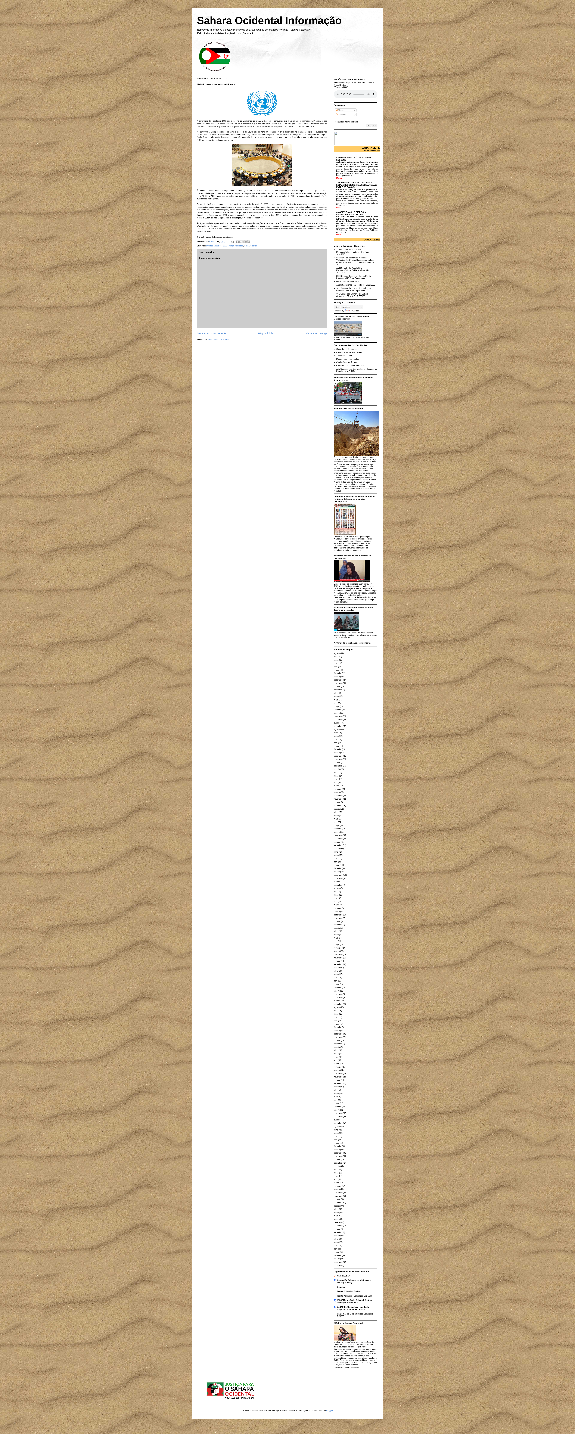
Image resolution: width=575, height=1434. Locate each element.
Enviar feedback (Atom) (218, 339)
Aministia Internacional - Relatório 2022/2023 (355, 285)
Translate (355, 311)
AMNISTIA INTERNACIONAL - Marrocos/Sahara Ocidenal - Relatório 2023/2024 (352, 270)
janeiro (337, 676)
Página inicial (266, 333)
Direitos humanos (213, 246)
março (336, 670)
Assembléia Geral (344, 356)
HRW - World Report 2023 (347, 281)
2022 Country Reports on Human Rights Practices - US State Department (353, 289)
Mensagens (343, 110)
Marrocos (239, 246)
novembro (338, 683)
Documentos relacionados (347, 359)
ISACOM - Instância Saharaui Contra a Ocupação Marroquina (354, 1301)
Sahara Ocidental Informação (269, 20)
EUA (225, 246)
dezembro (338, 680)
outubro (337, 686)
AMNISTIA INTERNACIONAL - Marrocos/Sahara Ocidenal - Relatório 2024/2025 (352, 252)
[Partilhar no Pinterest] (248, 241)
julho (336, 657)
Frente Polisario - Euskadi (349, 1291)
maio (336, 663)
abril (336, 667)
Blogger (329, 1410)
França (231, 246)
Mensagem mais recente (211, 333)
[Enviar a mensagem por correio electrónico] (232, 241)
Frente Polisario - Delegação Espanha (354, 1296)
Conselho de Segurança (346, 349)
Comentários (343, 114)
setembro (338, 690)
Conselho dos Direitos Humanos (350, 365)
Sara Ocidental (250, 246)
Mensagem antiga (316, 333)
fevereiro (337, 673)
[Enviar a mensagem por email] (237, 241)
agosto (337, 653)
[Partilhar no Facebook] (246, 241)
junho (336, 660)
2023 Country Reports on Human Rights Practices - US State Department (353, 277)
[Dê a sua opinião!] (240, 241)
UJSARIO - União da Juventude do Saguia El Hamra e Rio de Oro (353, 1308)
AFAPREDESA (343, 1276)
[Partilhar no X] (243, 241)
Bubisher (341, 1287)
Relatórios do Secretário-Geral (349, 352)
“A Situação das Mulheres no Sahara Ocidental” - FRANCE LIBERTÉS (352, 295)
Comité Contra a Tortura (346, 362)
